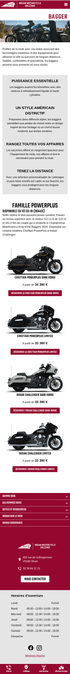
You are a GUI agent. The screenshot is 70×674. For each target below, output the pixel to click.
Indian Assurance (12, 523)
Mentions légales (35, 655)
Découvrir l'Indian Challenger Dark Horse (35, 411)
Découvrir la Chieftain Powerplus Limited (35, 352)
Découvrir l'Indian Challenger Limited (35, 469)
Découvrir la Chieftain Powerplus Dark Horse (35, 293)
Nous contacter (35, 579)
